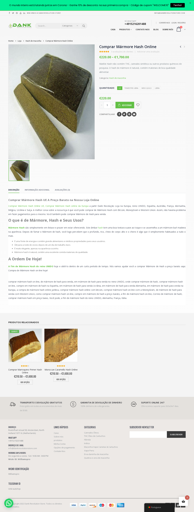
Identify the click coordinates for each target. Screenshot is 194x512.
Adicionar (127, 105)
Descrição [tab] (13, 189)
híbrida (87, 439)
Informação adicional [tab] (37, 189)
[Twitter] (13, 13)
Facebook (119, 114)
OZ (120, 88)
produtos (124, 29)
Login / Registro (178, 23)
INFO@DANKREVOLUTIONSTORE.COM (169, 13)
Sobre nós (167, 29)
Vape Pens (89, 450)
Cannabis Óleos (91, 432)
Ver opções (25, 382)
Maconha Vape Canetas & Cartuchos (101, 447)
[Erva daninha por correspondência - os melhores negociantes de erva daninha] (20, 25)
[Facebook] (9, 13)
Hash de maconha (117, 78)
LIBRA (157, 88)
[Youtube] (21, 13)
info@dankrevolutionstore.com (22, 448)
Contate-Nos (164, 23)
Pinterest (129, 114)
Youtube (178, 505)
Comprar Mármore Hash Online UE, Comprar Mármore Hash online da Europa (48, 205)
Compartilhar (107, 114)
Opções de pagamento (64, 447)
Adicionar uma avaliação (148, 51)
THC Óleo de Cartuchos (94, 436)
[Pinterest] (17, 13)
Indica (87, 443)
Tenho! (177, 5)
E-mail (134, 114)
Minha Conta (59, 444)
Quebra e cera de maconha (96, 457)
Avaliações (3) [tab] (62, 189)
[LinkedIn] (24, 13)
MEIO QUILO (147, 88)
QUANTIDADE (106, 87)
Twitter (124, 114)
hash (100, 227)
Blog (156, 29)
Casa (113, 29)
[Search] (83, 26)
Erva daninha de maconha (96, 454)
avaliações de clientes (122, 51)
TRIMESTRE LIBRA (131, 88)
